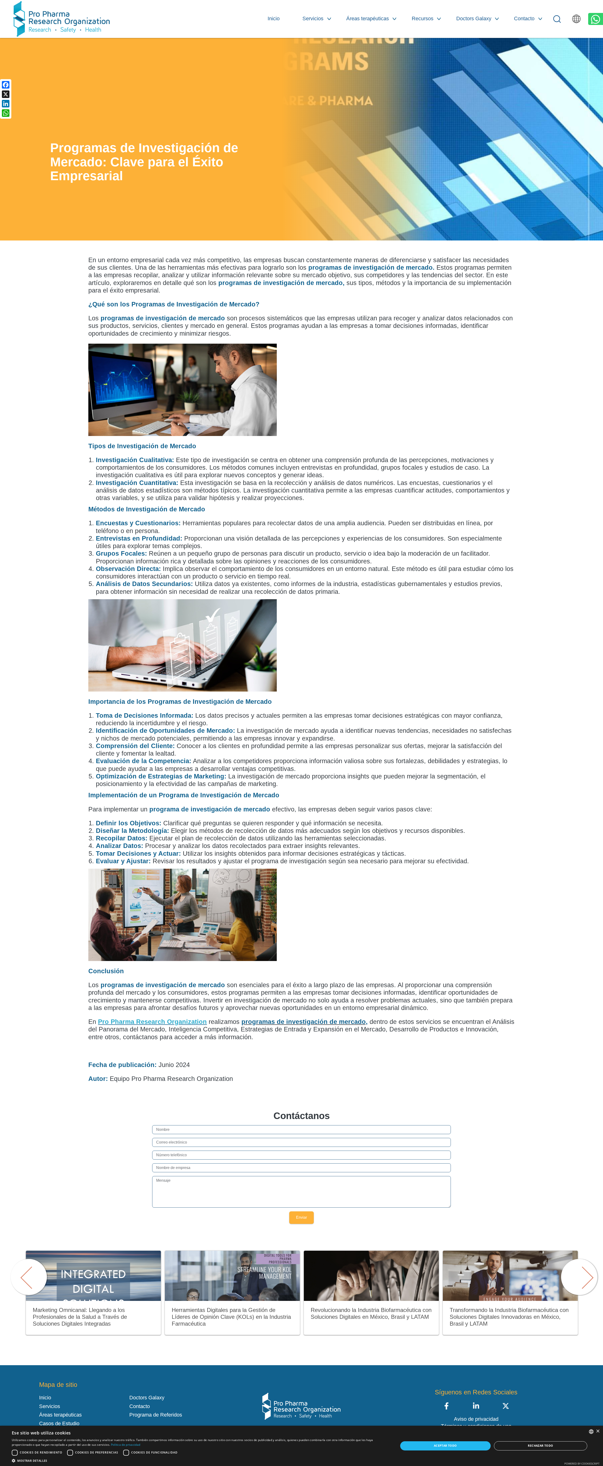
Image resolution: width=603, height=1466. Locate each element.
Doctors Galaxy (473, 18)
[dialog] (301, 1446)
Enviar (301, 1217)
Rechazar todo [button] (540, 1446)
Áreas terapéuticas (367, 18)
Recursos (422, 18)
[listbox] (591, 1431)
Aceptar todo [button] (445, 1446)
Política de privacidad (125, 1445)
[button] (199, 1460)
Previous (26, 1272)
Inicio (274, 18)
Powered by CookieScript (581, 1463)
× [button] (597, 1431)
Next (576, 1272)
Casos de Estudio (59, 1423)
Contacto (524, 18)
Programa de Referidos (155, 1415)
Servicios (312, 18)
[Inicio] (61, 19)
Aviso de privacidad (476, 1419)
